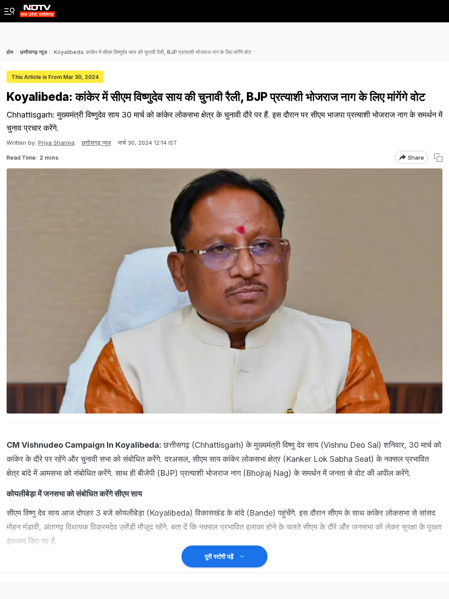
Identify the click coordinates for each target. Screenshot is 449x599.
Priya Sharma (56, 142)
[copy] (438, 157)
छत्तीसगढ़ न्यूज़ (96, 142)
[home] (37, 8)
